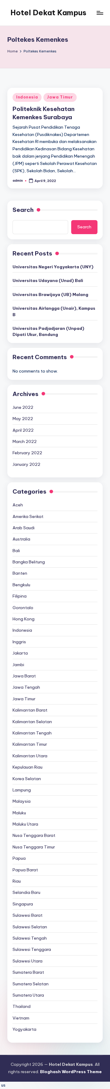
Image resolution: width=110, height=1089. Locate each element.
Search (23, 209)
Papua (19, 858)
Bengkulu (21, 584)
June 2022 (23, 407)
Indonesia (27, 97)
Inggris (19, 641)
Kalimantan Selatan (32, 721)
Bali (16, 550)
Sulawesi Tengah (30, 938)
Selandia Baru (26, 892)
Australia (21, 539)
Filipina (20, 596)
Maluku (19, 813)
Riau (17, 881)
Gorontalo (23, 607)
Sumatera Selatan (31, 984)
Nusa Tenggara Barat (34, 835)
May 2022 (23, 418)
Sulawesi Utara (27, 961)
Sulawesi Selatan (30, 927)
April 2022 (23, 430)
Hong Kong (24, 619)
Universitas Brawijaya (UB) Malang (50, 294)
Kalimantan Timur (30, 744)
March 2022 (25, 441)
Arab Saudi (24, 527)
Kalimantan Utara (30, 756)
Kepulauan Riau (27, 767)
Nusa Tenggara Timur (34, 847)
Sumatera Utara (28, 995)
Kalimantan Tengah (32, 733)
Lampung (22, 790)
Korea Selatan (27, 778)
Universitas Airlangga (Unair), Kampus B (54, 311)
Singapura (23, 904)
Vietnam (21, 1018)
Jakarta (20, 653)
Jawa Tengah (26, 687)
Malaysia (22, 801)
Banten (20, 573)
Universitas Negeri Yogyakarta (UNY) (53, 267)
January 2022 (26, 464)
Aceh (18, 505)
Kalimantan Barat (30, 710)
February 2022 (27, 452)
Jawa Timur (60, 97)
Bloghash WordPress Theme (71, 1071)
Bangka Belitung (29, 562)
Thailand (22, 1006)
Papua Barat (25, 870)
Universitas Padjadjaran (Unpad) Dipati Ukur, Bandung (48, 331)
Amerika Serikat (28, 516)
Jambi (18, 664)
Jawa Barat (24, 676)
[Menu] (100, 12)
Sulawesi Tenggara (32, 949)
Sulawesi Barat (27, 915)
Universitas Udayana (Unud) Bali (48, 280)
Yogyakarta (24, 1029)
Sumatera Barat (28, 972)
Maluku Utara (25, 824)
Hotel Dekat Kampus (48, 12)
